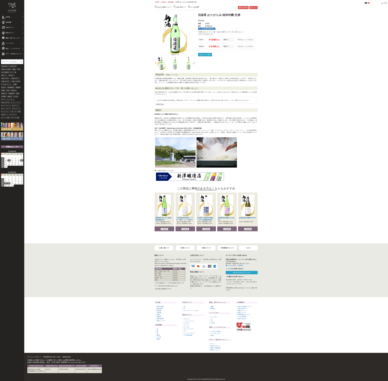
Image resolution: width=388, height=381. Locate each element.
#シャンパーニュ (16, 102)
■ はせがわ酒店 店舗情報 (234, 265)
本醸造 (159, 316)
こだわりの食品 (215, 331)
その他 (159, 337)
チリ (185, 331)
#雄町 (15, 84)
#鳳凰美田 (11, 93)
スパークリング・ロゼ (191, 310)
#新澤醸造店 (10, 87)
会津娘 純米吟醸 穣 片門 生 (247, 218)
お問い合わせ (242, 318)
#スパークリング (6, 105)
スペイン (186, 325)
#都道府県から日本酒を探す (9, 66)
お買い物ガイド (181, 7)
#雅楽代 (9, 96)
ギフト (213, 344)
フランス (186, 319)
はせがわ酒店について (164, 7)
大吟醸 (159, 312)
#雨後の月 (4, 93)
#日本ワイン (4, 114)
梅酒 (212, 306)
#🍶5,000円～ (15, 78)
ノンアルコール (215, 333)
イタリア (186, 323)
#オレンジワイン (6, 108)
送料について (242, 310)
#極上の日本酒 (16, 81)
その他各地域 (188, 335)
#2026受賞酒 (5, 72)
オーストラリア (189, 329)
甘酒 (212, 335)
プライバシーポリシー (34, 357)
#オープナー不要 (15, 111)
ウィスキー (214, 317)
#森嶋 (3, 90)
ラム (212, 321)
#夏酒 (13, 69)
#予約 (18, 69)
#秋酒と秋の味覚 (6, 69)
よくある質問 (195, 7)
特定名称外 (160, 318)
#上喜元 (15, 96)
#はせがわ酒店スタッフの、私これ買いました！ (230, 32)
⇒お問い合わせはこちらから (241, 272)
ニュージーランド (189, 333)
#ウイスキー (13, 114)
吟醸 (158, 314)
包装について (242, 312)
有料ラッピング (215, 350)
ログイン (254, 7)
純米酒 (159, 310)
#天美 (7, 90)
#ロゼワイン (15, 105)
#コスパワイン (5, 111)
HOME (157, 2)
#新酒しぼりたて (203, 32)
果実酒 (213, 308)
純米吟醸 (170, 2)
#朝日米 (3, 87)
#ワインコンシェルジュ (7, 99)
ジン (212, 319)
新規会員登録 (244, 7)
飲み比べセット (215, 346)
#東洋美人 (14, 90)
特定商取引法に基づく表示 (51, 357)
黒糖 (158, 335)
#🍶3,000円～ (5, 78)
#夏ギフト (4, 75)
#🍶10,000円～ (5, 81)
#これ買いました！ (6, 84)
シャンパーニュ (190, 321)
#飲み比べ (11, 75)
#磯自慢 (18, 87)
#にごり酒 (13, 72)
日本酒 (163, 2)
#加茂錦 (3, 96)
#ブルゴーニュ (16, 108)
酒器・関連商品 (215, 348)
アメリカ (186, 327)
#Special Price (5, 102)
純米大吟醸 (160, 306)
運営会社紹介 (66, 357)
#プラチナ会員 (15, 117)
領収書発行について (244, 314)
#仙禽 (17, 93)
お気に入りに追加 (205, 54)
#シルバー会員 (5, 117)
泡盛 (158, 339)
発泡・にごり (161, 320)
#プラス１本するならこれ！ (206, 34)
